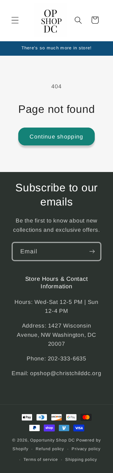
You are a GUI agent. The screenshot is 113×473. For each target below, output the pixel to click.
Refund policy (50, 448)
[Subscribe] (92, 251)
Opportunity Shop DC (52, 440)
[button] (15, 20)
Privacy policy (86, 448)
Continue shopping (56, 136)
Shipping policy (81, 459)
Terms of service (40, 459)
